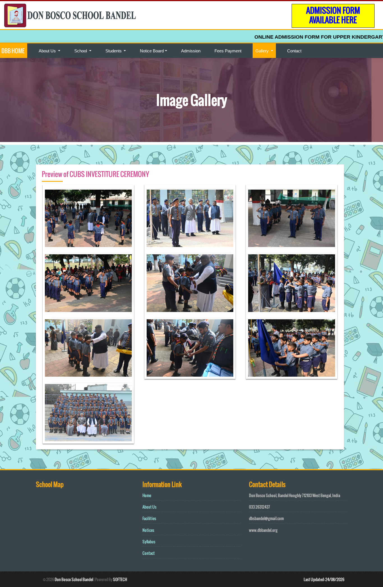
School (81, 50)
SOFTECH (120, 579)
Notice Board (152, 50)
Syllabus (148, 541)
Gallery (262, 50)
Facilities (149, 518)
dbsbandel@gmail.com (266, 518)
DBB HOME (12, 50)
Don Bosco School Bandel (74, 579)
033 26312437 (259, 507)
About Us (48, 50)
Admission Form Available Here (333, 15)
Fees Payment (227, 50)
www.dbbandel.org (263, 530)
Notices (148, 530)
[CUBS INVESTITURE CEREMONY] (88, 218)
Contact (294, 50)
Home (146, 495)
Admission (190, 50)
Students (114, 50)
